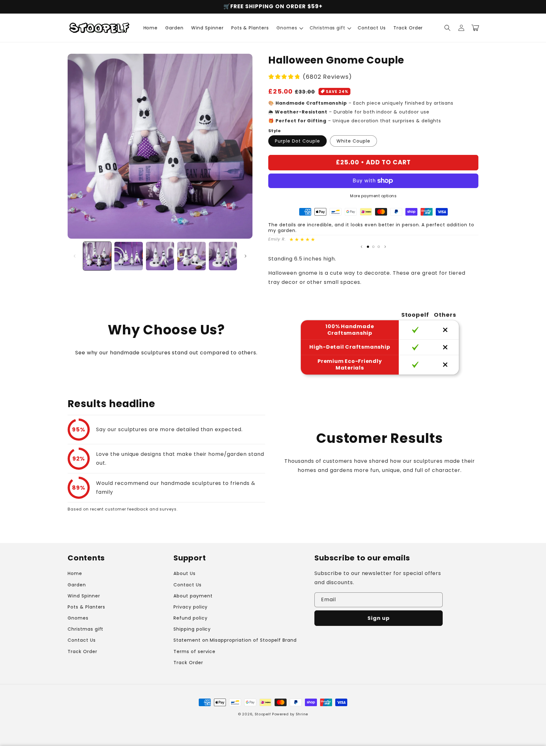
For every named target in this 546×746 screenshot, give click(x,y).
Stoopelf (263, 714)
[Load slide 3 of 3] (378, 246)
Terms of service (194, 651)
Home (75, 573)
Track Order (82, 651)
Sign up (378, 618)
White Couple (353, 141)
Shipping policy (192, 629)
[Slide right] (245, 256)
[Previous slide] (361, 246)
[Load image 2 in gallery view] (128, 256)
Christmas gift (85, 629)
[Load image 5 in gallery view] (223, 256)
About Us (184, 573)
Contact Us (82, 640)
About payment (192, 596)
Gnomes (78, 618)
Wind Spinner (84, 596)
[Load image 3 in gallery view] (160, 256)
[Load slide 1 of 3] (368, 246)
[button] (289, 27)
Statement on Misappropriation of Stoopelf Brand (235, 640)
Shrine (302, 714)
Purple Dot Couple (297, 141)
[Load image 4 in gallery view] (191, 256)
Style (274, 131)
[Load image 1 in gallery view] (97, 256)
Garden (77, 585)
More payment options (373, 196)
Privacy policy (190, 607)
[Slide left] (75, 256)
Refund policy (190, 618)
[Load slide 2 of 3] (373, 246)
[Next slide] (385, 246)
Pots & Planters (86, 607)
